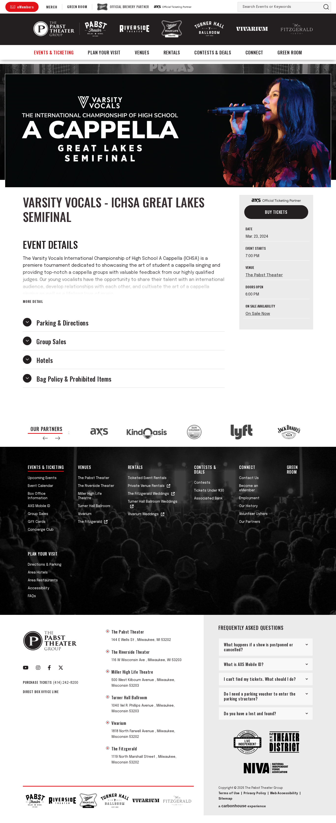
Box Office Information (37, 496)
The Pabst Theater (264, 275)
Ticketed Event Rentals (147, 478)
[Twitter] (60, 667)
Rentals (172, 52)
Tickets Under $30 (209, 490)
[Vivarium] (252, 29)
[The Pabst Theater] (96, 28)
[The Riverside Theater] (134, 28)
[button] (45, 438)
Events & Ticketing (54, 52)
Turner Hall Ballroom (94, 506)
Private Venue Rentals (146, 486)
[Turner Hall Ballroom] (209, 28)
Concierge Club (41, 529)
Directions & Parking (44, 564)
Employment (249, 498)
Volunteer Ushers (253, 514)
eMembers (25, 6)
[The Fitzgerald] (297, 29)
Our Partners (249, 522)
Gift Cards (37, 522)
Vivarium (85, 514)
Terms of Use (229, 793)
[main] (168, 240)
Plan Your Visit (104, 52)
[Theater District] (284, 742)
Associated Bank (208, 498)
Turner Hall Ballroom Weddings (152, 501)
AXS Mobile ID (39, 506)
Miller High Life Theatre (90, 496)
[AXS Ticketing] (172, 6)
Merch (51, 6)
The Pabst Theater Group (54, 28)
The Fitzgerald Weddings (148, 494)
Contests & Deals (212, 52)
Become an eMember (248, 488)
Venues (142, 52)
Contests (202, 482)
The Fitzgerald (90, 522)
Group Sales (38, 514)
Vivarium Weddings (143, 514)
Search (326, 7)
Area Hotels (38, 572)
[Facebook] (49, 667)
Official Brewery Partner (129, 7)
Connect (254, 52)
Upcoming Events (42, 478)
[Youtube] (26, 667)
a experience (242, 806)
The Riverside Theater (96, 486)
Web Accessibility (284, 793)
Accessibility (38, 588)
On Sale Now (257, 313)
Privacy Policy (255, 793)
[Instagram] (38, 667)
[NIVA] (266, 768)
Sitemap (225, 798)
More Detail (33, 301)
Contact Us (249, 478)
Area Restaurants (43, 580)
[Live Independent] (247, 743)
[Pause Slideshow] (302, 426)
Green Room (77, 6)
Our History (248, 506)
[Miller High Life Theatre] (172, 28)
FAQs (32, 596)
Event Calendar (40, 486)
